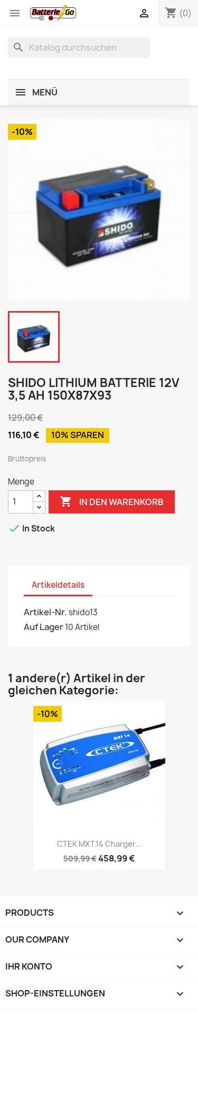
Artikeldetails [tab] (58, 584)
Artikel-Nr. (45, 612)
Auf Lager (43, 627)
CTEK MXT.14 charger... (99, 844)
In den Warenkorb (112, 501)
